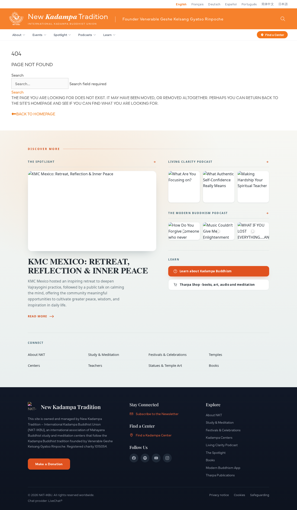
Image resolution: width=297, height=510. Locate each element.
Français (197, 4)
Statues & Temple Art (175, 365)
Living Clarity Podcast (190, 161)
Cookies (239, 495)
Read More (37, 316)
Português (249, 4)
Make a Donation (49, 463)
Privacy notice (219, 495)
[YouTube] (156, 458)
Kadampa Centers (219, 437)
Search (17, 75)
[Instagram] (167, 458)
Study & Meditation (115, 354)
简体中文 (267, 4)
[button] (17, 91)
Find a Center (274, 34)
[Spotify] (145, 458)
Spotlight (60, 34)
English (181, 4)
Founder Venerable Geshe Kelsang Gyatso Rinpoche (173, 18)
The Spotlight (41, 161)
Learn (107, 34)
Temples (236, 354)
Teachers (115, 365)
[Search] (283, 18)
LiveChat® (55, 500)
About (16, 34)
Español (231, 4)
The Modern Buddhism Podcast (198, 213)
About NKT (55, 354)
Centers (55, 365)
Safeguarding (259, 495)
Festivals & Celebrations (175, 354)
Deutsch (214, 4)
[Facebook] (133, 458)
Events (37, 34)
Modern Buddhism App (223, 467)
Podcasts (85, 34)
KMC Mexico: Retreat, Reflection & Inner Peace (88, 265)
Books (236, 365)
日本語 (283, 4)
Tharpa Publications (220, 475)
